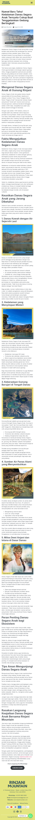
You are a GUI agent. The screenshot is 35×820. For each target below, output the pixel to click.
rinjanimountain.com (25, 757)
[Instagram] (14, 811)
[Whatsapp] (30, 816)
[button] (31, 2)
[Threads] (20, 811)
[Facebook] (17, 811)
